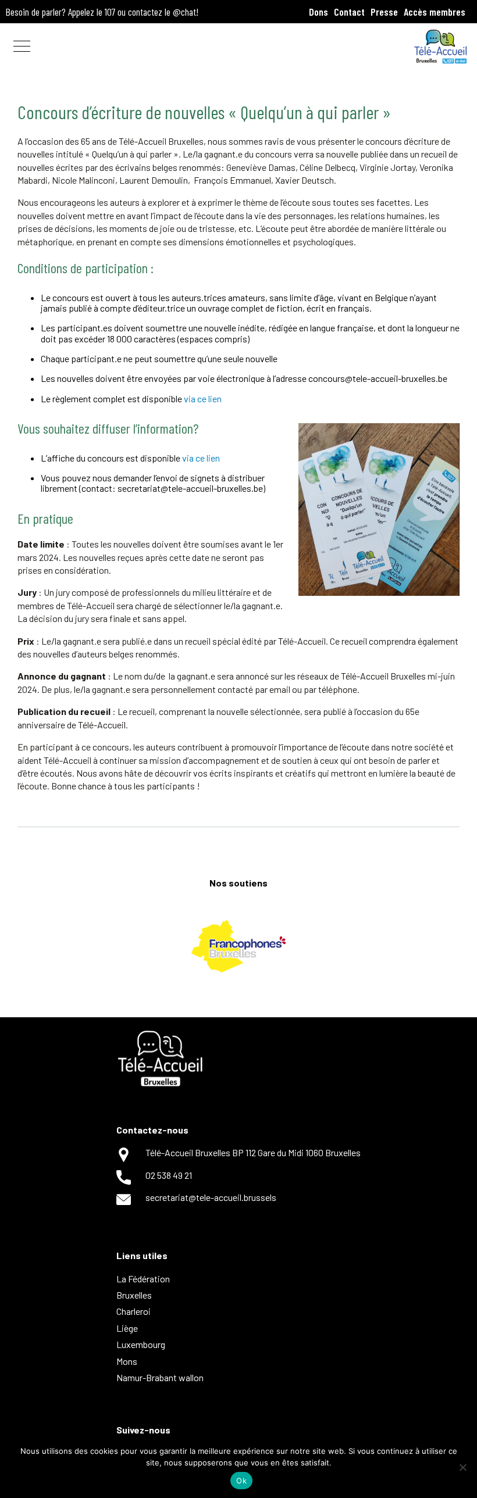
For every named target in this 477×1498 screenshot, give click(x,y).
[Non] (462, 1467)
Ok (241, 1480)
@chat (184, 11)
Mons (126, 1361)
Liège (127, 1327)
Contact (349, 11)
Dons (318, 11)
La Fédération (143, 1278)
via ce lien (203, 398)
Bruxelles (134, 1294)
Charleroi (133, 1311)
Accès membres (434, 11)
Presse (384, 11)
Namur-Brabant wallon (160, 1377)
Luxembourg (140, 1344)
